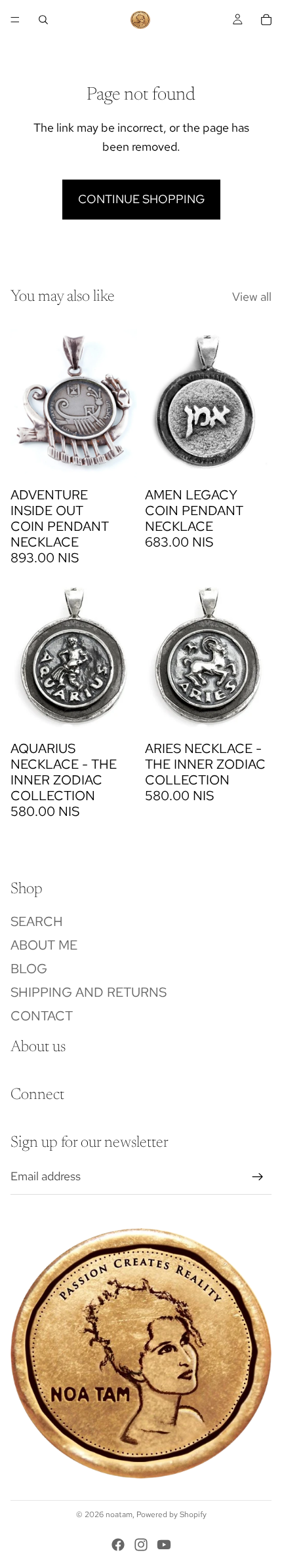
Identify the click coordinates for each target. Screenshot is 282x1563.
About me (43, 944)
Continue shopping (141, 198)
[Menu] (15, 20)
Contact (41, 1015)
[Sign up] (258, 1177)
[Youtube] (164, 1545)
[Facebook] (118, 1545)
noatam (119, 1514)
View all (252, 296)
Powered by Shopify (171, 1514)
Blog (28, 967)
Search (36, 920)
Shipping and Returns (88, 991)
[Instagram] (141, 1545)
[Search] (43, 19)
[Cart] (266, 19)
